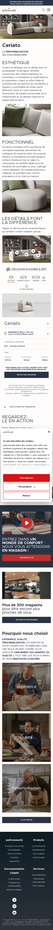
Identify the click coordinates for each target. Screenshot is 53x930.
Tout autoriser (26, 478)
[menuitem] (14, 846)
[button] (26, 375)
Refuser (26, 495)
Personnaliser (25, 487)
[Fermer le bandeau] (49, 432)
